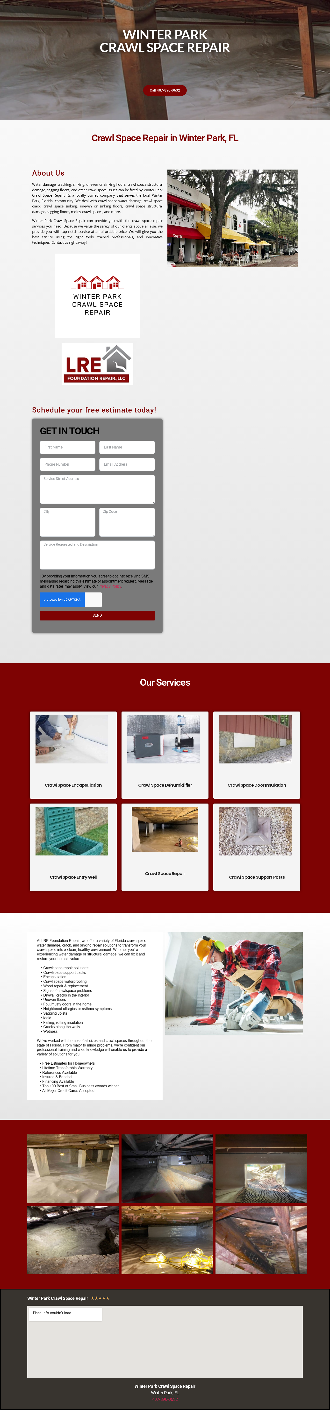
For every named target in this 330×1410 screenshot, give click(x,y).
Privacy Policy (110, 586)
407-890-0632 (165, 1399)
